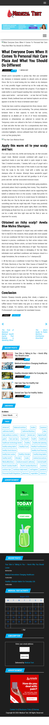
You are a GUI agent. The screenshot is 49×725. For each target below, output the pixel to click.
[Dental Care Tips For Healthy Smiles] (7, 395)
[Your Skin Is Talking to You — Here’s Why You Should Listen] (7, 355)
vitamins (43, 473)
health (34, 439)
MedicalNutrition (8, 462)
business (43, 427)
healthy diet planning (39, 443)
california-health (8, 431)
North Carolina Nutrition (29, 466)
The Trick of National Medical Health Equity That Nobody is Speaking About (8, 335)
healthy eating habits (9, 447)
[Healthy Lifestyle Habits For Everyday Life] (7, 376)
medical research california (25, 462)
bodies (33, 427)
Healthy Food (23, 447)
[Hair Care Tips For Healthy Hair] (7, 385)
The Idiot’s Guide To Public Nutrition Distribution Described (41, 334)
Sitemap (36, 709)
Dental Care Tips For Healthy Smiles (29, 392)
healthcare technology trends (12, 443)
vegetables (34, 473)
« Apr (24, 630)
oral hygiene (34, 470)
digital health (42, 435)
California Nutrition (28, 431)
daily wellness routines (10, 435)
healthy (27, 443)
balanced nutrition (20, 427)
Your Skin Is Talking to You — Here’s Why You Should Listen (31, 354)
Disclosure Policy (25, 709)
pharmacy (25, 473)
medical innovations (39, 458)
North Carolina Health (10, 466)
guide (4, 439)
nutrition (43, 466)
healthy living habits (40, 454)
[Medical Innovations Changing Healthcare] (7, 366)
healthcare (43, 439)
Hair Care (16, 315)
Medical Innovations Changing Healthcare (31, 363)
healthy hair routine (9, 454)
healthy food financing (39, 450)
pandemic (43, 470)
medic (27, 458)
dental (23, 435)
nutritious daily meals (20, 470)
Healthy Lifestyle (24, 454)
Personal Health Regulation (11, 473)
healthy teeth (7, 458)
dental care (31, 435)
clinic (44, 431)
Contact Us (14, 709)
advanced (6, 427)
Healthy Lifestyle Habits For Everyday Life (31, 373)
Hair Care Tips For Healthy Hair (27, 383)
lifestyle (18, 458)
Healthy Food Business (38, 447)
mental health (41, 462)
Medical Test (29, 663)
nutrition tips (7, 470)
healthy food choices (9, 450)
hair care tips (14, 439)
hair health (25, 439)
